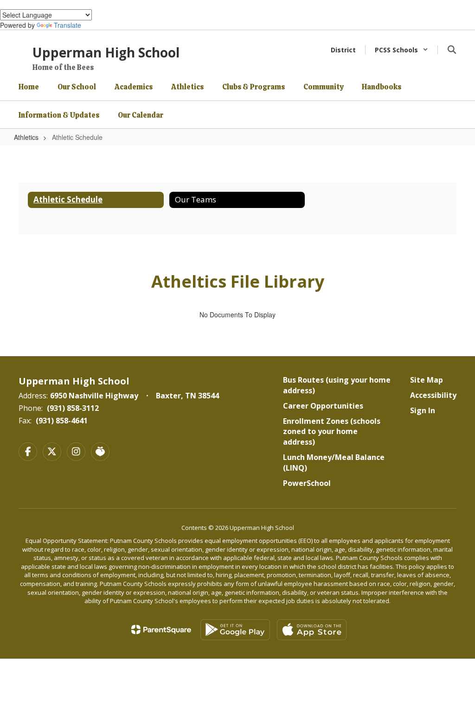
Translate (67, 25)
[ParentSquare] (161, 629)
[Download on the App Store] (312, 629)
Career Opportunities (323, 406)
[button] (401, 49)
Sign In (422, 410)
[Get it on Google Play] (235, 629)
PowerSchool (307, 483)
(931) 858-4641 (62, 420)
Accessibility (433, 395)
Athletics (26, 137)
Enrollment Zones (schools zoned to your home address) (331, 431)
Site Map (426, 380)
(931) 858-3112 (73, 408)
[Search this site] (451, 49)
